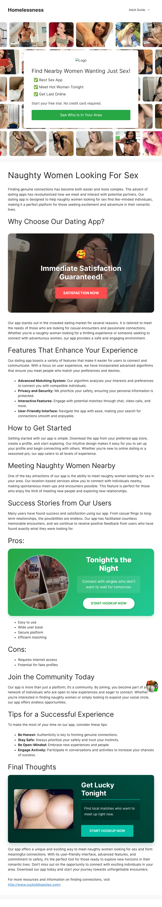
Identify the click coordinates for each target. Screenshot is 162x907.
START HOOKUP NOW (109, 603)
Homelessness (26, 10)
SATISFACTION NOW (81, 293)
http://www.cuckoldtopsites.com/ (34, 885)
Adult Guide (137, 10)
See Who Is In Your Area (81, 115)
